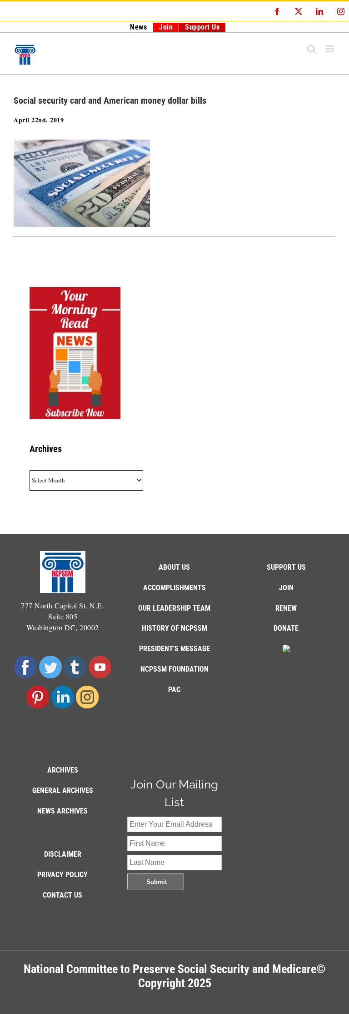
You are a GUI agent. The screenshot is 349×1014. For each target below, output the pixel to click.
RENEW (286, 608)
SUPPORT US (286, 567)
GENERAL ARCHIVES (62, 790)
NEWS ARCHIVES (62, 811)
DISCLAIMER (62, 854)
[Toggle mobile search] (312, 49)
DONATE (286, 628)
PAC (174, 689)
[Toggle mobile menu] (331, 49)
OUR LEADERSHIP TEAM (174, 608)
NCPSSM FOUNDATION (174, 669)
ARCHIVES (62, 770)
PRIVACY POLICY (62, 874)
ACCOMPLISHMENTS (174, 587)
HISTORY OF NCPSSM (174, 628)
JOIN (286, 587)
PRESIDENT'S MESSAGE (174, 648)
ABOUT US (174, 567)
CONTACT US (62, 895)
